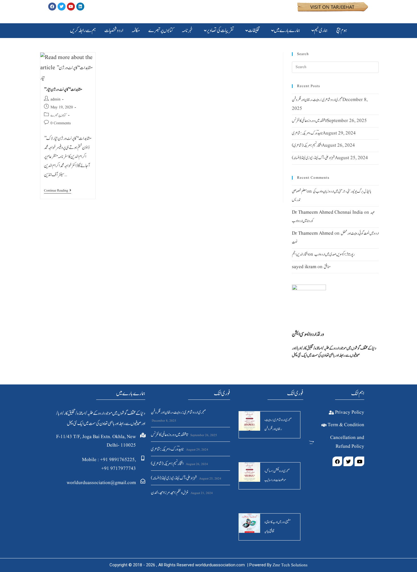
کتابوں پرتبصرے (160, 30)
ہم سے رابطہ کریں (83, 30)
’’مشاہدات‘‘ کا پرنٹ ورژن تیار (63, 89)
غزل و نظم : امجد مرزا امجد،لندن (169, 492)
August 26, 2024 (196, 464)
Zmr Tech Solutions (290, 565)
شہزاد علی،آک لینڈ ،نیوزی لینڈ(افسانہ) (313, 158)
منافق (327, 267)
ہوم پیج (341, 30)
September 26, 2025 (203, 435)
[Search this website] (335, 67)
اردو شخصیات (113, 30)
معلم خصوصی (299, 191)
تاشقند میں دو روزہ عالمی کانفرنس (309, 120)
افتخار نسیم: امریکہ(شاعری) (307, 145)
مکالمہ (136, 30)
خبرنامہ (187, 30)
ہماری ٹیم (321, 30)
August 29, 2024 (196, 449)
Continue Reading (57, 191)
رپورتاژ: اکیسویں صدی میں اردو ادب (334, 254)
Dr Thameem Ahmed (312, 233)
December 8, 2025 (163, 421)
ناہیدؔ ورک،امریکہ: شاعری (307, 133)
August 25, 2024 (209, 478)
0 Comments (60, 123)
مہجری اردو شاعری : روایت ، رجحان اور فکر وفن (317, 99)
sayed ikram (304, 267)
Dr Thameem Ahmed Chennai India (327, 212)
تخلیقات (254, 30)
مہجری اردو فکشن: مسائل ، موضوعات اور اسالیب (276, 475)
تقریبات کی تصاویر (220, 30)
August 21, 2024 (201, 493)
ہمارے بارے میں (287, 30)
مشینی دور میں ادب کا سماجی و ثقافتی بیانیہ (277, 526)
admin (55, 99)
